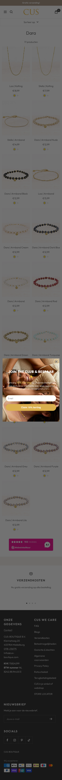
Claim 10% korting (31, 407)
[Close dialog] (56, 361)
